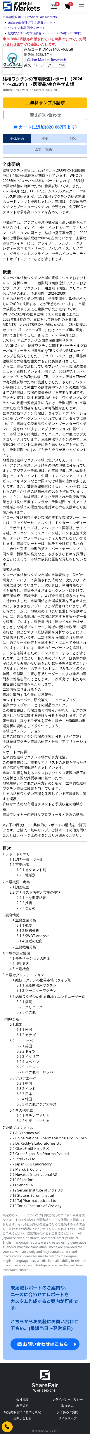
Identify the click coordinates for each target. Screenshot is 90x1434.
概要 (45, 138)
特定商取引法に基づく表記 (22, 1412)
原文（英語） (45, 149)
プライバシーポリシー (67, 1399)
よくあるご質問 (67, 1412)
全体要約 (17, 138)
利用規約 (22, 1406)
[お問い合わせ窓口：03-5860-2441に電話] (7, 1426)
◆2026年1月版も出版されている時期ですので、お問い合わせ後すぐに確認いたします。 (44, 41)
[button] (54, 6)
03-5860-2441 (47, 1390)
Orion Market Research (47, 59)
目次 (73, 138)
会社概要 (22, 1399)
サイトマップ (67, 1418)
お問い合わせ (22, 1418)
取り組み (67, 1406)
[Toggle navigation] (81, 6)
